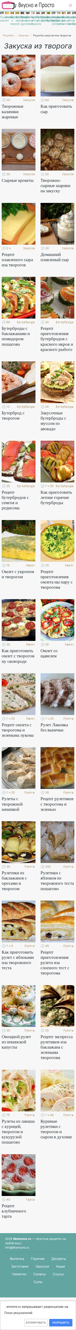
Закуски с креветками (74, 20)
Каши (60, 1266)
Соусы (58, 1274)
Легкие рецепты (27, 18)
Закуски (42, 1266)
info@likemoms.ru (17, 1247)
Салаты (39, 1274)
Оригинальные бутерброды (43, 18)
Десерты (59, 1259)
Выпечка (17, 1259)
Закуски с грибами (69, 20)
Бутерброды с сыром (33, 20)
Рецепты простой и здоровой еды (28, 5)
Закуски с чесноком (58, 20)
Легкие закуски (17, 18)
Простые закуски (38, 18)
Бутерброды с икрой (12, 20)
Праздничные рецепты (63, 18)
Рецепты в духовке (22, 20)
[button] (70, 5)
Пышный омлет (2, 18)
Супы (38, 1282)
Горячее (38, 1259)
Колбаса (7, 17)
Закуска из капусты (53, 20)
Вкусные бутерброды (48, 18)
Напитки (19, 1274)
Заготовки (19, 1266)
